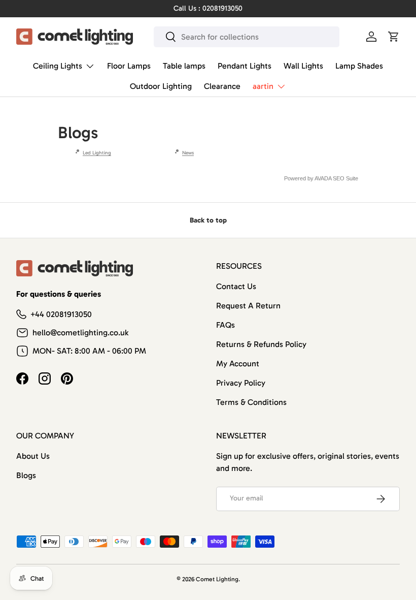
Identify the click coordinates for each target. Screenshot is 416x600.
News (188, 153)
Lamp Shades (359, 66)
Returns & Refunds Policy (261, 344)
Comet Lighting (217, 579)
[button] (394, 36)
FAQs (225, 325)
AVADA (323, 178)
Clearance (222, 86)
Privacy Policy (240, 383)
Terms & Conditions (251, 402)
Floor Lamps (129, 66)
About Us (33, 456)
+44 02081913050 (61, 314)
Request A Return (248, 305)
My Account (237, 363)
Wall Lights (303, 66)
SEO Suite (345, 178)
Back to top (208, 220)
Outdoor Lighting (161, 86)
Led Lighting (97, 153)
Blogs (26, 475)
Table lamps (184, 66)
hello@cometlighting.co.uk (80, 332)
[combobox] (247, 36)
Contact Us (236, 286)
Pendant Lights (244, 66)
